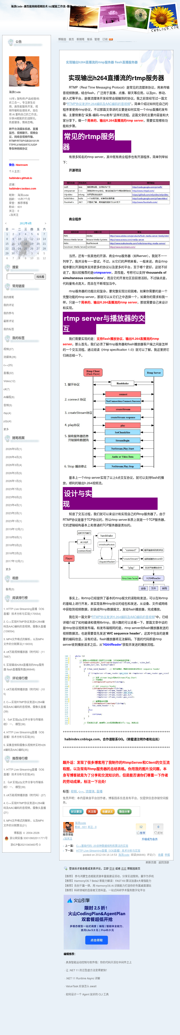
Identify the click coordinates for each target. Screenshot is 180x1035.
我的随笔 (9, 297)
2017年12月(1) (14, 561)
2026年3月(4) (14, 465)
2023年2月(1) (14, 513)
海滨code (80, 823)
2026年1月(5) (14, 481)
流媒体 (90, 791)
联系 (89, 39)
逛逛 (123, 868)
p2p (7, 421)
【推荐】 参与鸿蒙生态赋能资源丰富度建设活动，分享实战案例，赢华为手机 (109, 876)
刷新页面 (151, 862)
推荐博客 (23, 203)
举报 (167, 854)
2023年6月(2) (14, 497)
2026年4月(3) (14, 457)
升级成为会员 (150, 839)
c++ (81, 791)
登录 (112, 868)
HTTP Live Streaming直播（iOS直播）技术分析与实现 (108, 850)
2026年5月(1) (14, 449)
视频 (74, 791)
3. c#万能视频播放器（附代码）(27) (25, 795)
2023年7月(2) (14, 489)
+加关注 (67, 838)
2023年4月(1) (14, 505)
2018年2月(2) (14, 553)
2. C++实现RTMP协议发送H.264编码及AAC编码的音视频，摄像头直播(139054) (25, 626)
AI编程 (9, 397)
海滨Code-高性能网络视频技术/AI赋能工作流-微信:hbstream (48, 6)
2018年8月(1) (14, 537)
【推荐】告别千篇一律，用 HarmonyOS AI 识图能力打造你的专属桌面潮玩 (107, 885)
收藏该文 (107, 811)
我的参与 (9, 313)
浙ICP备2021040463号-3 (26, 844)
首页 (71, 39)
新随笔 (81, 39)
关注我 (92, 811)
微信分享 (124, 811)
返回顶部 (163, 862)
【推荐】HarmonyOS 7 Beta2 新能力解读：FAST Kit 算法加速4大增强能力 (107, 881)
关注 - (92, 827)
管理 (97, 39)
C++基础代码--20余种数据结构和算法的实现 (102, 845)
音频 (8, 405)
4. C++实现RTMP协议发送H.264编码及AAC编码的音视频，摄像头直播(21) (25, 807)
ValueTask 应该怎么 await (81, 986)
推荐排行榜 (20, 758)
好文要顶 (76, 811)
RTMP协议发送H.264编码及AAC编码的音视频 (98, 103)
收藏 (160, 854)
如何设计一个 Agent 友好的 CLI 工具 (87, 994)
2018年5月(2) (14, 545)
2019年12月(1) (14, 529)
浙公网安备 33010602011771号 (29, 838)
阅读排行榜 (20, 597)
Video (9, 381)
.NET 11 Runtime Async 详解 (83, 978)
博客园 (62, 39)
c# (7, 389)
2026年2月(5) (14, 473)
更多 (6, 429)
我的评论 (9, 305)
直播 (99, 791)
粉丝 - (81, 827)
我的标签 (9, 329)
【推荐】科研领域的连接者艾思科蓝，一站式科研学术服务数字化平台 (104, 890)
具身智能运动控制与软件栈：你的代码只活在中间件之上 (99, 962)
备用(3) (10, 589)
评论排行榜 (20, 678)
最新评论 (9, 321)
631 (20, 207)
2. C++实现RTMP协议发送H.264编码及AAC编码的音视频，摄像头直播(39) (25, 706)
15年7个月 (24, 199)
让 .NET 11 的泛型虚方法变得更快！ (87, 970)
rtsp (7, 413)
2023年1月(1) (14, 521)
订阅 (105, 39)
